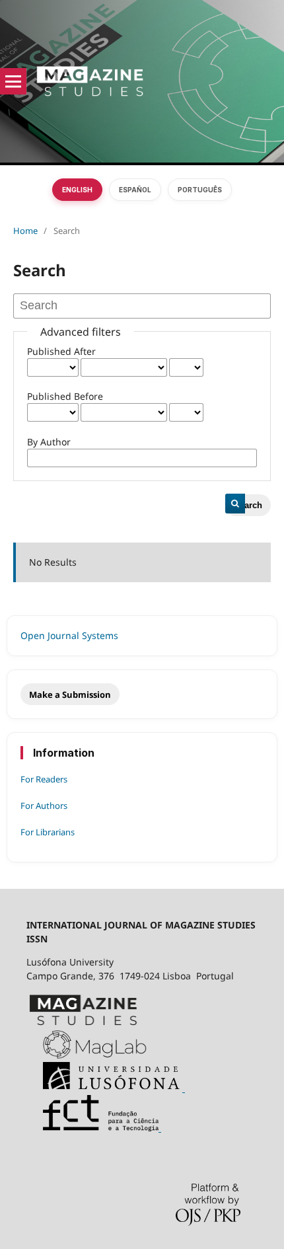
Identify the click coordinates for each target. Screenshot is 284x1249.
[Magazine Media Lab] (86, 1055)
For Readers (43, 779)
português (200, 190)
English (77, 190)
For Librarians (47, 832)
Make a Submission (70, 694)
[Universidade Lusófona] (105, 1088)
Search (248, 505)
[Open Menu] (13, 81)
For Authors (43, 806)
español (135, 190)
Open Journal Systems (69, 635)
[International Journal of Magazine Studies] (83, 1023)
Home (25, 231)
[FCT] (93, 1127)
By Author (49, 441)
